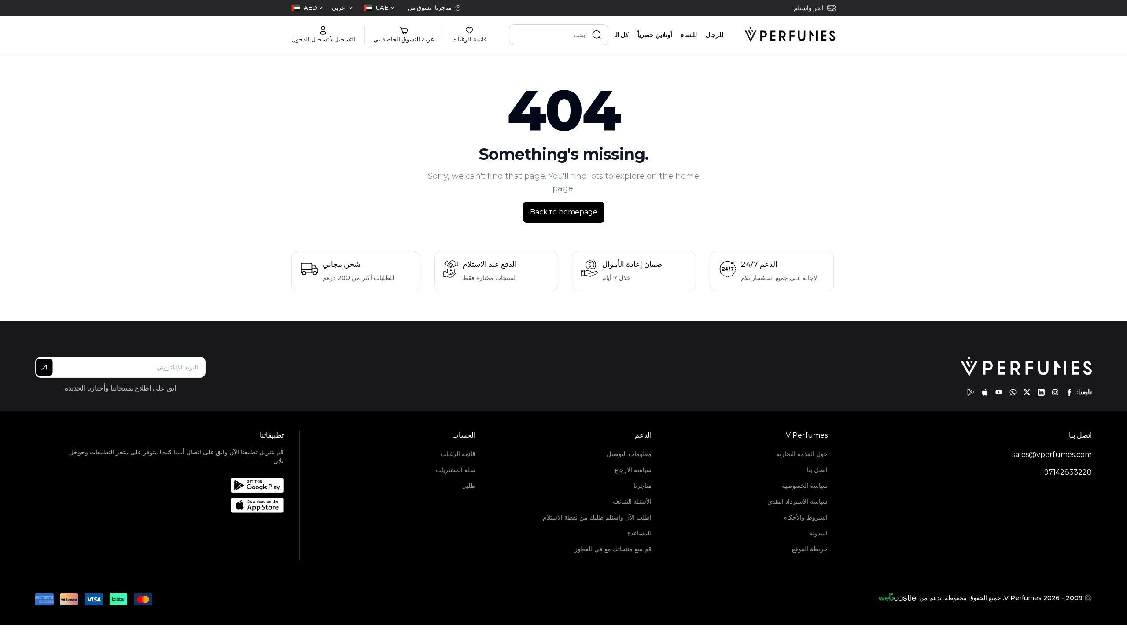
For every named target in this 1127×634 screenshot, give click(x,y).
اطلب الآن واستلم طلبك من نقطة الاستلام (597, 517)
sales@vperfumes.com (1052, 454)
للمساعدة (639, 533)
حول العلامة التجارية (802, 454)
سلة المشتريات (455, 470)
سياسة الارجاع (633, 470)
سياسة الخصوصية (805, 486)
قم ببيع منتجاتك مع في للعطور (613, 549)
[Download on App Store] (170, 505)
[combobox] (379, 8)
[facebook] (1069, 392)
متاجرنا (642, 486)
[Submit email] (44, 367)
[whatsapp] (1013, 392)
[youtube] (998, 392)
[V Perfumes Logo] (790, 34)
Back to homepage (563, 212)
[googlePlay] (970, 392)
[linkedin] (1041, 392)
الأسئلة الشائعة (632, 501)
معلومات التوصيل (629, 454)
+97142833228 (1066, 472)
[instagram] (1055, 392)
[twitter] (1027, 392)
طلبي (468, 486)
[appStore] (984, 392)
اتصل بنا (817, 470)
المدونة (818, 533)
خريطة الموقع (810, 549)
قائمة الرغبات (458, 454)
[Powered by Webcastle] (897, 597)
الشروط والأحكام (805, 517)
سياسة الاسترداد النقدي (797, 501)
